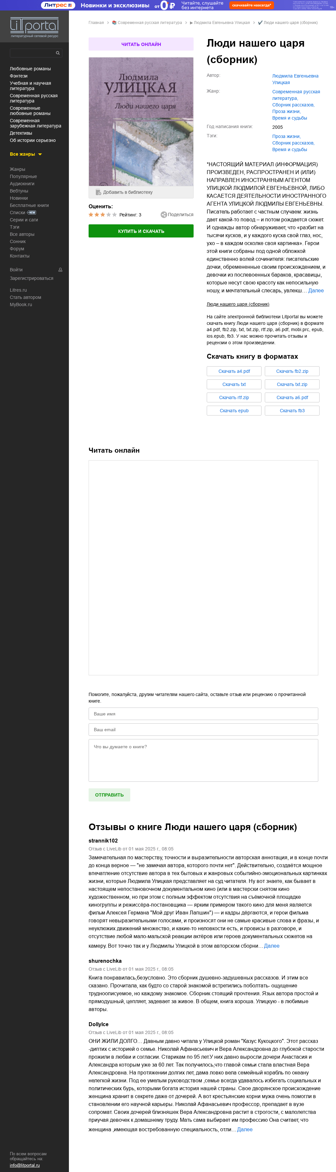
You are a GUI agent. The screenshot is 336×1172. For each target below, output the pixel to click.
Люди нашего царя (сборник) (238, 304)
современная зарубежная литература (35, 123)
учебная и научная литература (30, 85)
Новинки (19, 198)
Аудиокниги (22, 183)
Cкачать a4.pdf (234, 371)
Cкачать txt (234, 384)
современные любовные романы (30, 110)
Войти (16, 269)
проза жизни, (286, 111)
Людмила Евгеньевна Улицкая (222, 22)
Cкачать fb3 (292, 410)
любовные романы (30, 68)
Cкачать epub (234, 410)
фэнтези (19, 76)
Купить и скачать (141, 231)
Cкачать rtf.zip (234, 397)
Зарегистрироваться (31, 278)
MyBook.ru (21, 304)
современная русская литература (34, 98)
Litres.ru (18, 290)
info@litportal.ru (25, 1165)
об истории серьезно (33, 140)
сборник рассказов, (293, 104)
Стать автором (25, 297)
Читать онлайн (141, 44)
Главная (96, 22)
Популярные (23, 176)
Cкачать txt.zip (292, 384)
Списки (17, 212)
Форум (17, 248)
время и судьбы (289, 118)
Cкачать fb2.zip (292, 371)
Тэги (14, 227)
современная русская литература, (296, 95)
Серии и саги (24, 219)
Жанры (17, 169)
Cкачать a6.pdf (292, 397)
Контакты (20, 256)
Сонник (18, 241)
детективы (21, 133)
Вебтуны (19, 190)
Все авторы (22, 234)
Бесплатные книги (29, 205)
